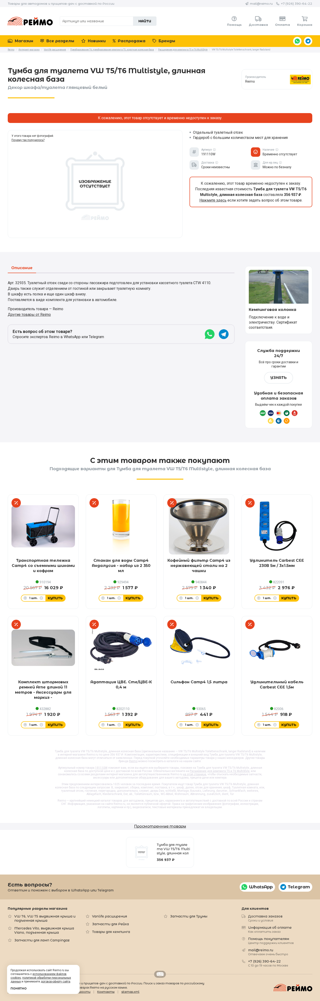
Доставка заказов (265, 918)
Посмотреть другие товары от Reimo (276, 79)
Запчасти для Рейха (110, 924)
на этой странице (194, 774)
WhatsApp (297, 41)
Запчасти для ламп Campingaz (42, 940)
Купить (55, 598)
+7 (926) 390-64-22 (296, 3)
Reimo (30, 21)
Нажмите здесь (213, 200)
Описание (22, 268)
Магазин (23, 41)
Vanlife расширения (109, 916)
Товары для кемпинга (111, 932)
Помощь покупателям (271, 940)
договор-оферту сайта (55, 981)
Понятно (19, 988)
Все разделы (59, 41)
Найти (144, 21)
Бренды (166, 41)
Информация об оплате (270, 929)
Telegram (308, 41)
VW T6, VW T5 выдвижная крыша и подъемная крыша (44, 918)
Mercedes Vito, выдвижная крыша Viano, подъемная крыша (44, 930)
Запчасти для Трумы (188, 916)
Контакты (106, 991)
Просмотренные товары (160, 826)
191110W (101, 767)
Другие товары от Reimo (29, 314)
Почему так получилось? (28, 140)
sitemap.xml (130, 991)
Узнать (278, 377)
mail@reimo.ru (261, 3)
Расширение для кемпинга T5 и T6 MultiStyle (219, 771)
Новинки (96, 41)
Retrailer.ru (160, 974)
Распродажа (131, 41)
